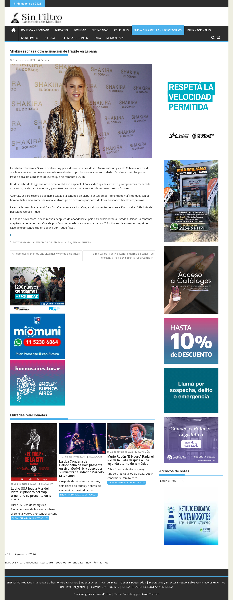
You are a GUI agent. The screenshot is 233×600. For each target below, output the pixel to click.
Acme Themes (150, 594)
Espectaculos (64, 242)
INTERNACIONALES (199, 30)
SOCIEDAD (80, 30)
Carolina (45, 60)
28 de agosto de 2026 (24, 483)
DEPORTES (61, 30)
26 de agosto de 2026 (121, 451)
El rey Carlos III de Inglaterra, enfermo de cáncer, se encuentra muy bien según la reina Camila (123, 255)
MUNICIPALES (29, 38)
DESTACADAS (100, 30)
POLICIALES (121, 30)
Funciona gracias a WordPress (92, 594)
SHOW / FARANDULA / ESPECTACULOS (158, 30)
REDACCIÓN (47, 483)
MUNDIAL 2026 (115, 38)
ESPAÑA (77, 242)
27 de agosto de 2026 (73, 456)
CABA (97, 38)
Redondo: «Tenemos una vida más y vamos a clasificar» (48, 253)
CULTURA (49, 38)
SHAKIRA (86, 242)
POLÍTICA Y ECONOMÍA (35, 30)
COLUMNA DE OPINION (74, 38)
